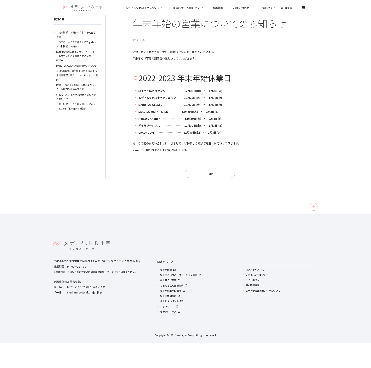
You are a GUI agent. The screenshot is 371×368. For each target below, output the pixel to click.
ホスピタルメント (169, 301)
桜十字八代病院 (168, 280)
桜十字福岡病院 (168, 296)
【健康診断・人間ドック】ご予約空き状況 (76, 34)
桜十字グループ (168, 311)
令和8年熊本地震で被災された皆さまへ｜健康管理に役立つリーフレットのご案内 (77, 75)
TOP (210, 174)
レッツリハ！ (167, 306)
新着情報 (218, 8)
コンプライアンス (254, 269)
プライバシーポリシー (257, 274)
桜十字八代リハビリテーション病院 (178, 274)
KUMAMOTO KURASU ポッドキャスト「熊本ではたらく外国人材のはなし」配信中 (76, 56)
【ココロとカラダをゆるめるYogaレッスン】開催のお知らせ (76, 44)
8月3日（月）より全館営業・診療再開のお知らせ (76, 96)
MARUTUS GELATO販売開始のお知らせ (76, 65)
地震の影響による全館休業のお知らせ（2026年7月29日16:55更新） (76, 106)
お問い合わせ (241, 8)
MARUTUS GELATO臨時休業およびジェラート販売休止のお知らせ (76, 87)
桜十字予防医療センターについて (262, 290)
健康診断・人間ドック (186, 8)
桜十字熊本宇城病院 (170, 290)
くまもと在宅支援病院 (171, 285)
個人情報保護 (252, 285)
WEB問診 (286, 8)
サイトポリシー (253, 280)
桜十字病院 (166, 269)
